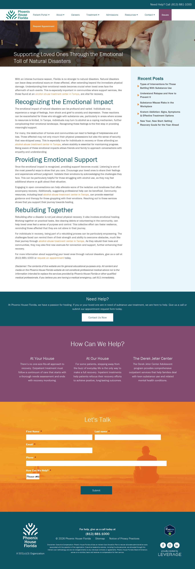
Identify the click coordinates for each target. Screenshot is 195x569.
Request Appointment (43, 26)
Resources (130, 14)
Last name (102, 431)
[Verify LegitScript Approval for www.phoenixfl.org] (170, 530)
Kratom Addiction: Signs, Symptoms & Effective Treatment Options (160, 113)
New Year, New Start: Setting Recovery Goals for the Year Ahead (159, 122)
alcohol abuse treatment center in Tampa (57, 93)
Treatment (91, 14)
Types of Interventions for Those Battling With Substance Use (158, 85)
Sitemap (100, 538)
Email (31, 444)
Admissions (112, 14)
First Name (34, 431)
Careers (75, 14)
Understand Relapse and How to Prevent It (158, 95)
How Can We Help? (38, 470)
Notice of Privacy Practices (124, 538)
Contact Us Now (97, 317)
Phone (31, 457)
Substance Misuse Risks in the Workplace (157, 104)
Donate (165, 14)
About (59, 14)
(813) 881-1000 (181, 4)
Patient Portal (40, 14)
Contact (149, 14)
